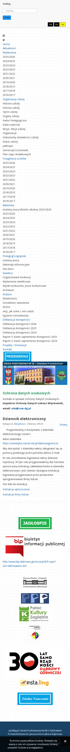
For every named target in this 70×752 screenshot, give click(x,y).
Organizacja (10, 133)
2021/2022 (9, 73)
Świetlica (8, 273)
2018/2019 (9, 86)
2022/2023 (9, 69)
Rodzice (7, 294)
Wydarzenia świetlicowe (16, 281)
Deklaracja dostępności (16, 319)
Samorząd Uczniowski (15, 150)
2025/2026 (9, 56)
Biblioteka (8, 205)
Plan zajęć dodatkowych (17, 154)
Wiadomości (10, 298)
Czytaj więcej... (51, 747)
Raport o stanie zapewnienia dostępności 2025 (30, 336)
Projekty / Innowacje (15, 345)
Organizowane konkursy (17, 277)
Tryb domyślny (37, 24)
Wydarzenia (9, 52)
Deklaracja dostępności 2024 (19, 332)
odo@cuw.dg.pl (21, 408)
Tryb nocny (43, 24)
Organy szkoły (11, 116)
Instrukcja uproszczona (16, 489)
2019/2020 (9, 82)
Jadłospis (8, 146)
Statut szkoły (10, 141)
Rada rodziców (11, 124)
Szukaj (7, 17)
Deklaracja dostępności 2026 (19, 324)
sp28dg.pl (13, 730)
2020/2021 (9, 78)
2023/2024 (9, 65)
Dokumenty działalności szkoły (21, 137)
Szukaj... (7, 3)
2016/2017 (9, 95)
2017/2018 (9, 90)
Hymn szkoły (10, 112)
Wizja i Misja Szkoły (14, 129)
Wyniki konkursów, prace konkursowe (24, 285)
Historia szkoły (11, 103)
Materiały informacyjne (16, 264)
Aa (50, 24)
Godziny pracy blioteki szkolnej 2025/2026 (27, 209)
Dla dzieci (8, 269)
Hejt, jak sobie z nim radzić (18, 311)
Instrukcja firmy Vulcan (16, 494)
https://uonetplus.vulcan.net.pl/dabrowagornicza (30, 443)
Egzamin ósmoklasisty (16, 315)
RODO (6, 307)
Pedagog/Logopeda (14, 256)
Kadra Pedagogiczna (15, 120)
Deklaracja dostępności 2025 (19, 328)
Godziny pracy (11, 260)
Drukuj (63, 424)
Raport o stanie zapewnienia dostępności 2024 (30, 340)
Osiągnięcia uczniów (14, 158)
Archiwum (8, 290)
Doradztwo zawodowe (16, 302)
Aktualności (9, 48)
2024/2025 (9, 61)
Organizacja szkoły (14, 99)
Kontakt (7, 349)
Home (6, 44)
